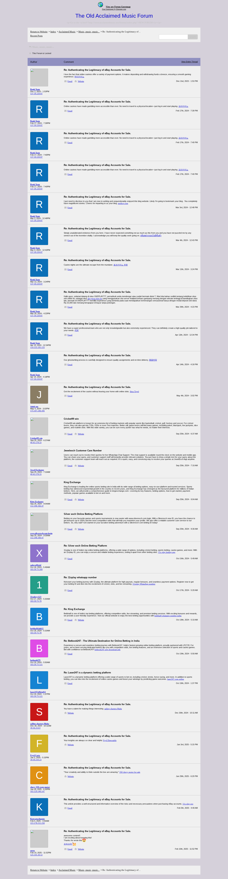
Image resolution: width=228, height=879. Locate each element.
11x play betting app (166, 552)
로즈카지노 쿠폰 (120, 265)
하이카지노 (79, 77)
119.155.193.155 (37, 347)
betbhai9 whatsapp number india (167, 616)
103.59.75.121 (36, 664)
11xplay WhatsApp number (144, 584)
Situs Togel (134, 391)
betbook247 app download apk (107, 649)
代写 (77, 330)
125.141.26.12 (36, 855)
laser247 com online (175, 679)
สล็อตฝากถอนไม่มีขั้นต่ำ (150, 235)
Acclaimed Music (67, 31)
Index (53, 31)
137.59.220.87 (36, 93)
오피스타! (68, 844)
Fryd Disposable (109, 740)
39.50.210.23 (36, 760)
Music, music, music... (89, 31)
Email (70, 81)
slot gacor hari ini (95, 298)
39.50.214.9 (35, 728)
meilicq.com (123, 203)
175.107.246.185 (37, 411)
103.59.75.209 (36, 569)
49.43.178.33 (36, 442)
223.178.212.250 (37, 823)
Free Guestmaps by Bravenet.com (114, 9)
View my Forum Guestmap (118, 7)
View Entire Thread (189, 62)
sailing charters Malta (113, 709)
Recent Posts (36, 35)
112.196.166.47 (37, 506)
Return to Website (39, 31)
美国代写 (153, 360)
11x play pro (188, 804)
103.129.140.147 (37, 791)
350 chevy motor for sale (129, 772)
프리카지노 (183, 106)
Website (81, 81)
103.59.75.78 (36, 601)
